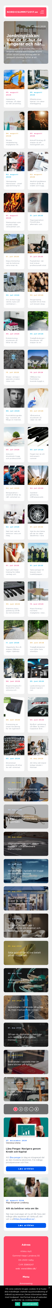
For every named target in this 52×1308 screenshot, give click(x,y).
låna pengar (15, 1157)
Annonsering (26, 1283)
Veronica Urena (13, 1143)
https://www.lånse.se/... (25, 1219)
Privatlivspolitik (30, 1304)
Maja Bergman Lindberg (17, 1203)
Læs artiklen (26, 1169)
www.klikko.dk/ (28, 1268)
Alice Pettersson (38, 29)
